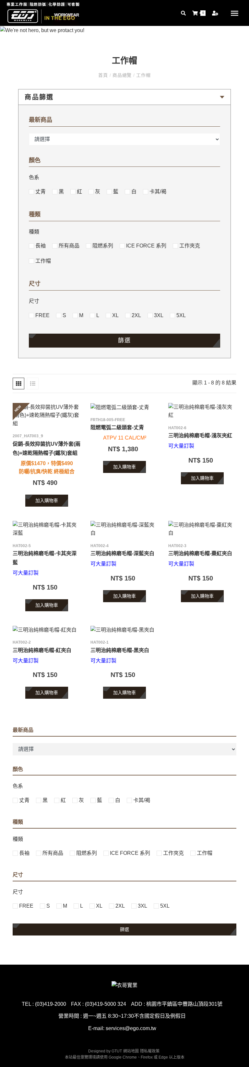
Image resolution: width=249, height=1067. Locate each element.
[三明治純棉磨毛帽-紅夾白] (47, 629)
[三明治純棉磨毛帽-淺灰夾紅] (202, 411)
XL (115, 315)
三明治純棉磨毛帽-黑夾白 (119, 650)
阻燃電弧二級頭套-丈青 (117, 427)
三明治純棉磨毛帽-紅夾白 (42, 650)
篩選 (124, 340)
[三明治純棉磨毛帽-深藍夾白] (124, 529)
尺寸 (34, 301)
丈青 (40, 191)
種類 (34, 232)
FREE (42, 315)
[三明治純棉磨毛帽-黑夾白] (124, 629)
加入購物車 (46, 500)
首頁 (103, 75)
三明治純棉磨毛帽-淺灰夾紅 (200, 435)
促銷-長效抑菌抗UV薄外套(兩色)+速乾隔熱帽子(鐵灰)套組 (46, 448)
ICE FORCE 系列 (146, 245)
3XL (158, 315)
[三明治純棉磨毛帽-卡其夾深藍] (47, 529)
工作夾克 (189, 245)
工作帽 (143, 75)
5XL (181, 315)
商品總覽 (122, 75)
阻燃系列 (102, 245)
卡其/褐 (157, 191)
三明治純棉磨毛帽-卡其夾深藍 (45, 558)
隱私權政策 (150, 1051)
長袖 (40, 245)
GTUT (117, 1051)
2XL (136, 315)
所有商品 (69, 245)
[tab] (18, 383)
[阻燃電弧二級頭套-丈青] (124, 407)
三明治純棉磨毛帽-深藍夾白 (122, 553)
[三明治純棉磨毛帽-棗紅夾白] (202, 529)
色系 (34, 177)
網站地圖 (131, 1051)
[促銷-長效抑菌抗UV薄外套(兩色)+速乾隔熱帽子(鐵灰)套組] (47, 415)
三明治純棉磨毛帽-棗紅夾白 (200, 553)
